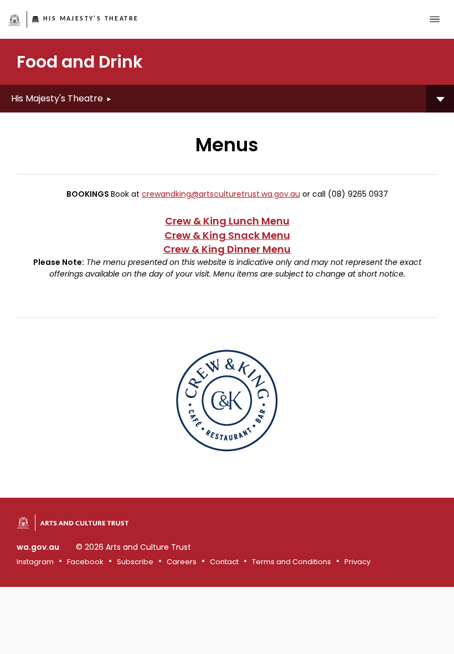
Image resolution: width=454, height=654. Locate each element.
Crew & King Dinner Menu (227, 249)
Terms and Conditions (291, 561)
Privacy (357, 561)
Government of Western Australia (14, 20)
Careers (182, 561)
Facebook (85, 561)
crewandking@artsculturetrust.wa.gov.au (221, 194)
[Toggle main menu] (434, 19)
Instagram (35, 561)
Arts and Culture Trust (85, 522)
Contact (224, 561)
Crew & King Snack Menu (227, 235)
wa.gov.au (38, 547)
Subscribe (135, 561)
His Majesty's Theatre (90, 19)
